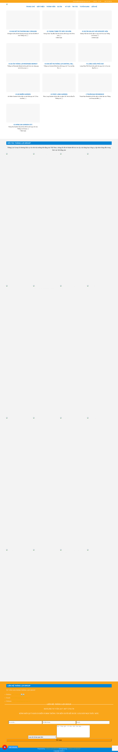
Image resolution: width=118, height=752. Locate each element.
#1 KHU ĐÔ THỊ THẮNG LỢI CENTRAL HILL (59, 64)
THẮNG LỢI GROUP (51, 748)
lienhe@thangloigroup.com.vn (20, 698)
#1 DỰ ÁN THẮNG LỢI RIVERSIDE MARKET (23, 64)
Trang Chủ (30, 6)
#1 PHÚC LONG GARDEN (59, 94)
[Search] (111, 7)
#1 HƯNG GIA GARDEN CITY (23, 124)
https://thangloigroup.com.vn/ (21, 701)
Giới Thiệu (41, 6)
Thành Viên (50, 6)
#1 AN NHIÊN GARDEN (23, 94)
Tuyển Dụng (84, 6)
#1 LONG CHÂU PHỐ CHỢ (95, 64)
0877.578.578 (16, 694)
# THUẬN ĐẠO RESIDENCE (95, 94)
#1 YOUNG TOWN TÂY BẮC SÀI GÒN (59, 31)
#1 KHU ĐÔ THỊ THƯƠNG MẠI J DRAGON (23, 31)
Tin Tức (75, 6)
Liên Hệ (94, 6)
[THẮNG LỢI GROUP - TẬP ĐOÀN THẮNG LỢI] (15, 6)
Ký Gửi (67, 6)
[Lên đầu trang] (114, 749)
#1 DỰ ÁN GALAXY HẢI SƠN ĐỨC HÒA (95, 31)
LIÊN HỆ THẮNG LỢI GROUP (59, 704)
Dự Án (59, 6)
